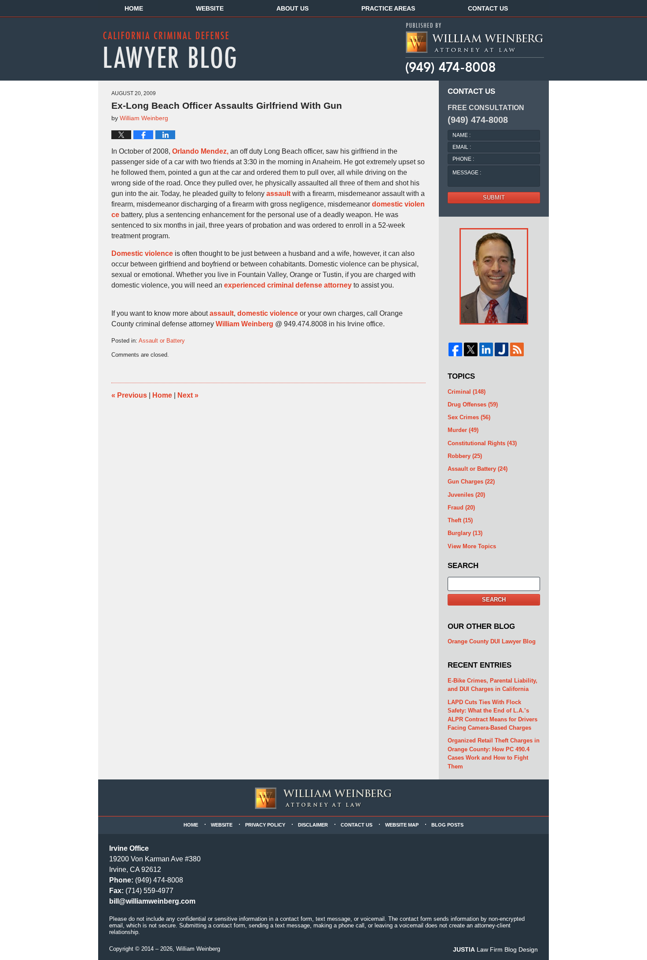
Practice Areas (388, 8)
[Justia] (501, 349)
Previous (129, 395)
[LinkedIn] (486, 349)
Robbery (465, 456)
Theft (460, 520)
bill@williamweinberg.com (152, 901)
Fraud (461, 507)
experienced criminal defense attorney (288, 285)
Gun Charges (471, 481)
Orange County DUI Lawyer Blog (492, 641)
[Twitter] (470, 349)
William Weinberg (244, 324)
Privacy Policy (265, 824)
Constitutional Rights (482, 443)
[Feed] (517, 349)
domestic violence (267, 313)
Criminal (466, 391)
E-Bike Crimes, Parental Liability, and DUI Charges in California (492, 685)
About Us (292, 8)
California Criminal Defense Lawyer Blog (169, 50)
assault (278, 193)
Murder (463, 430)
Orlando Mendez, (200, 151)
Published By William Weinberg (474, 48)
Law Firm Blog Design (495, 949)
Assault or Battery (162, 340)
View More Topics (472, 546)
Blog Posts (447, 824)
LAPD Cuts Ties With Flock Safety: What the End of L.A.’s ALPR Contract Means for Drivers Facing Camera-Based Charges (492, 715)
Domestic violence (142, 253)
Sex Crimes (469, 417)
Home (134, 8)
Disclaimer (313, 824)
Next (188, 395)
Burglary (465, 533)
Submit (494, 197)
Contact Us (488, 8)
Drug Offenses (473, 404)
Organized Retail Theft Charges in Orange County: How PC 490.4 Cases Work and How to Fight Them (494, 753)
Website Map (402, 824)
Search (494, 599)
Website (210, 8)
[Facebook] (455, 349)
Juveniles (466, 494)
